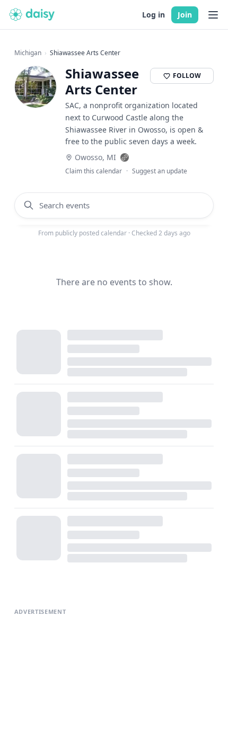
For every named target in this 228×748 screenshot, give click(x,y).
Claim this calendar (93, 171)
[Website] (124, 157)
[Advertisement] (114, 659)
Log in (153, 15)
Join (185, 15)
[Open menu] (213, 14)
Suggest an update (159, 171)
